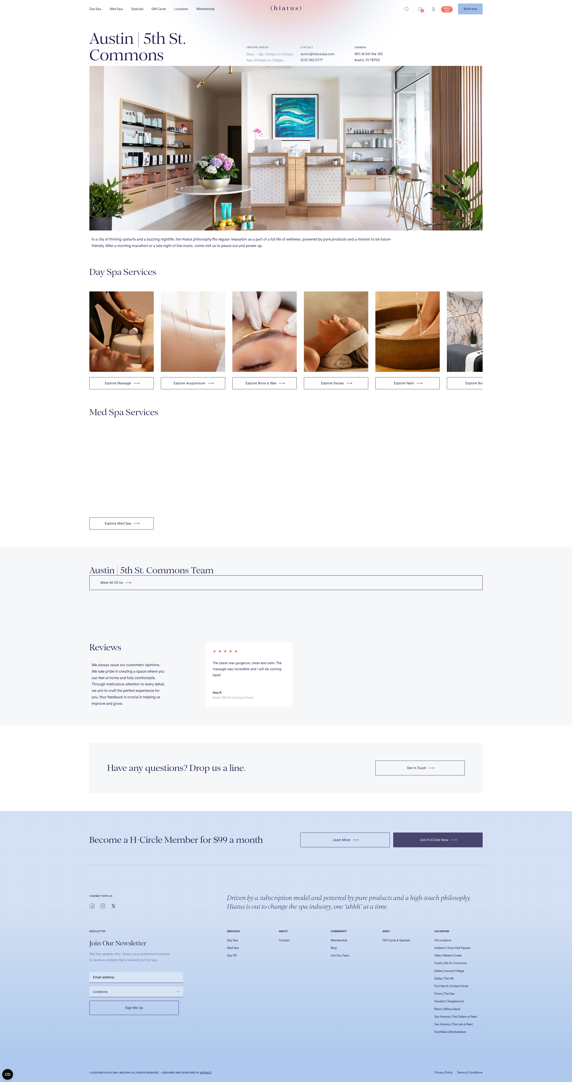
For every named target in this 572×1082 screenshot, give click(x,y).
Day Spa (95, 9)
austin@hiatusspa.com (317, 54)
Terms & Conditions (470, 1072)
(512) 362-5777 (312, 60)
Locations (181, 9)
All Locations (442, 940)
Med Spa (116, 9)
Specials (137, 9)
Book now (470, 8)
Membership (205, 9)
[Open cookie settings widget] (7, 1074)
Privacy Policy (444, 1072)
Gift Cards (158, 9)
